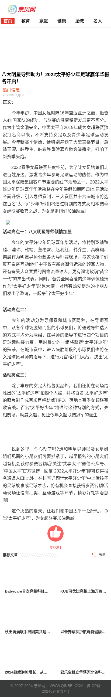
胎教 (79, 21)
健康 (61, 21)
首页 (8, 21)
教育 (25, 21)
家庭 (43, 21)
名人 (97, 21)
